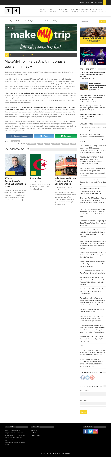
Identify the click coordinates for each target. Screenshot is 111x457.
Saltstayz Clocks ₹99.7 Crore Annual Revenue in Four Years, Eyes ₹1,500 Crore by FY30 (91, 338)
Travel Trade (56, 144)
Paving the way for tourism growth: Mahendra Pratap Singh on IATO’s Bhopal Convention (92, 97)
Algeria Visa (35, 178)
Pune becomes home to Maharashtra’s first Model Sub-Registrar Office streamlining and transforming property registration (93, 171)
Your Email (84, 400)
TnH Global (27, 55)
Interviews (64, 10)
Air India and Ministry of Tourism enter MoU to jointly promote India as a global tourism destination (92, 263)
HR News (85, 10)
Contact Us (89, 2)
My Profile (98, 2)
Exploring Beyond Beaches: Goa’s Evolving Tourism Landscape (97, 85)
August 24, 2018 (16, 55)
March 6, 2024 (86, 118)
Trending (65, 144)
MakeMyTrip (16, 141)
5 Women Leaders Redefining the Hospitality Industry (91, 115)
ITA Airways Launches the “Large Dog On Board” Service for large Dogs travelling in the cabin (93, 223)
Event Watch (75, 10)
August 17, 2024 (96, 89)
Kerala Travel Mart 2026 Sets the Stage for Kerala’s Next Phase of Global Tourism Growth (92, 291)
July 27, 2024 (86, 110)
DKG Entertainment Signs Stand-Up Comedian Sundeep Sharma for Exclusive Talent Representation (91, 318)
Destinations (19, 21)
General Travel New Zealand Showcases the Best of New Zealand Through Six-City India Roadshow (93, 254)
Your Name (84, 391)
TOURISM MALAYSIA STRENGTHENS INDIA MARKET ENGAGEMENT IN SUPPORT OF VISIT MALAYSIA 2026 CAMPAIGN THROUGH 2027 (91, 160)
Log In (82, 2)
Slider (47, 144)
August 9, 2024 (86, 101)
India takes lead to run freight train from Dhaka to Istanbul (65, 180)
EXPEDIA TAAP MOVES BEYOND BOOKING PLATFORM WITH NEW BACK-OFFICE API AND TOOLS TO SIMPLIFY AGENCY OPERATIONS (92, 362)
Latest (54, 10)
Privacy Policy (35, 435)
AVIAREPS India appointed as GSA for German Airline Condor (92, 310)
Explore (43, 10)
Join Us (102, 10)
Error (81, 346)
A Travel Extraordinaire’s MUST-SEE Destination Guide (15, 182)
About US (34, 430)
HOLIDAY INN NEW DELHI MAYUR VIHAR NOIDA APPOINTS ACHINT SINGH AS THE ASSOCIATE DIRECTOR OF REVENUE (92, 352)
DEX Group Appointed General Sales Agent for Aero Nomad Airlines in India (92, 272)
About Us (93, 10)
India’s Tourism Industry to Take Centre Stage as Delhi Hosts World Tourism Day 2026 (93, 182)
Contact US (34, 433)
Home (6, 21)
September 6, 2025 (88, 79)
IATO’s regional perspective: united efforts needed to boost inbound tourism (92, 74)
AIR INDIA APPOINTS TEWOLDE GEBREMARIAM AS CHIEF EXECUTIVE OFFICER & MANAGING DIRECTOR (91, 191)
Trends (73, 144)
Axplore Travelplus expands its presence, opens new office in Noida (92, 107)
